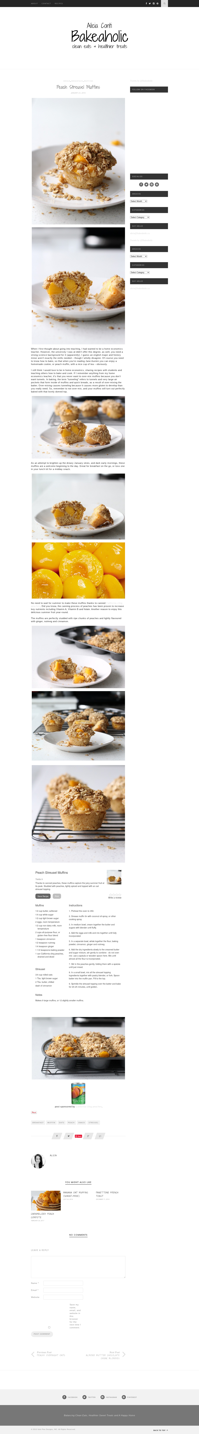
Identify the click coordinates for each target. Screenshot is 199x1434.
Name (35, 1283)
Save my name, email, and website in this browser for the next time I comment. (75, 1316)
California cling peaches (89, 1106)
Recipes (59, 3)
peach (71, 1122)
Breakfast (77, 81)
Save (79, 1136)
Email (34, 1290)
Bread (67, 81)
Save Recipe (43, 896)
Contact (46, 3)
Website (35, 1297)
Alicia (53, 1155)
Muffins (88, 81)
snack (81, 1122)
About (34, 3)
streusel (93, 1122)
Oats (61, 1122)
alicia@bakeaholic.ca (140, 233)
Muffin (51, 1122)
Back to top (159, 1430)
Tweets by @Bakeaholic (141, 81)
